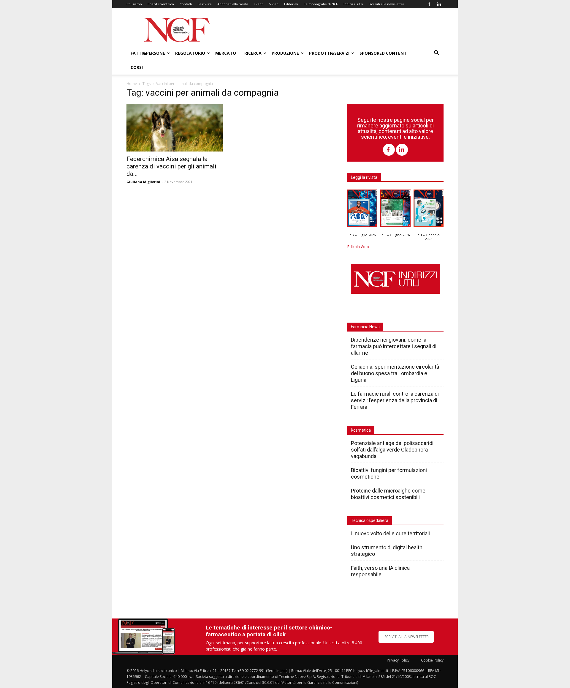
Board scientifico (161, 4)
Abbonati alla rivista (232, 4)
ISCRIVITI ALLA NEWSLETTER (406, 636)
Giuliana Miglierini (143, 181)
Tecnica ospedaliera (369, 520)
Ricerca (253, 53)
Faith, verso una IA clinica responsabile (380, 571)
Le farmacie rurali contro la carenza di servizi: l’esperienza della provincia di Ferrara (395, 400)
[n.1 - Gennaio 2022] (429, 210)
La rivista (205, 4)
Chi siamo (134, 4)
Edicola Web (358, 246)
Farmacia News (365, 326)
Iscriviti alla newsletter (386, 4)
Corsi (137, 67)
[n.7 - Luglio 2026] (362, 210)
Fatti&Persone (148, 53)
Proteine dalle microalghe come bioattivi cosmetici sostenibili (388, 493)
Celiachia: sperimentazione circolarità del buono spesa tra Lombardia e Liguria (395, 373)
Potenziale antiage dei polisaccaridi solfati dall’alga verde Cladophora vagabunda (392, 449)
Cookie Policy (432, 660)
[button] (436, 53)
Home (131, 83)
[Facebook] (429, 4)
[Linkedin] (439, 4)
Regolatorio (190, 53)
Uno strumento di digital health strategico (386, 550)
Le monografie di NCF (321, 4)
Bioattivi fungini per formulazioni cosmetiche (389, 473)
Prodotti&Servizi (329, 53)
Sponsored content (383, 53)
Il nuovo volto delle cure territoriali (391, 533)
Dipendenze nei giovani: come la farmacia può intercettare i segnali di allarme (393, 346)
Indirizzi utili (353, 4)
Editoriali (291, 4)
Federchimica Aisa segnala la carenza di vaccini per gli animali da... (171, 166)
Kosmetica (361, 430)
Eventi (259, 4)
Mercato (225, 53)
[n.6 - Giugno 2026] (395, 210)
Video (273, 4)
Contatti (186, 4)
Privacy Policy (398, 660)
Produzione (285, 53)
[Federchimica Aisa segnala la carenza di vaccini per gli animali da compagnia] (174, 128)
